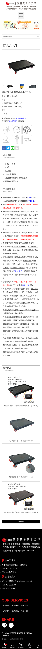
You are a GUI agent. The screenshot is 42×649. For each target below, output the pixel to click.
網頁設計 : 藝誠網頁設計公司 (12, 639)
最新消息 (15, 611)
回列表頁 (21, 522)
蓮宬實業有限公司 (21, 6)
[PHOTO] (21, 66)
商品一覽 (24, 611)
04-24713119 (11, 569)
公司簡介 (6, 611)
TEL (4, 569)
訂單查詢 (21, 647)
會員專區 (15, 605)
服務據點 (6, 605)
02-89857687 (11, 585)
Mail (38, 647)
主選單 (21, 17)
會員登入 (12, 647)
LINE (29, 647)
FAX (4, 572)
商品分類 (8, 36)
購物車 (4, 646)
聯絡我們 (24, 605)
